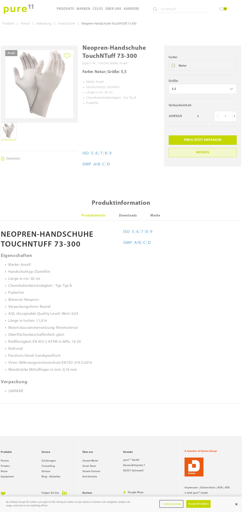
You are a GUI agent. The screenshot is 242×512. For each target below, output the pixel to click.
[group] (39, 84)
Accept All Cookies (198, 504)
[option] (202, 66)
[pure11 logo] (18, 9)
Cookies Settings (172, 504)
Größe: (173, 81)
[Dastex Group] (213, 467)
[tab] (94, 216)
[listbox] (203, 89)
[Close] (236, 504)
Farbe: (173, 57)
